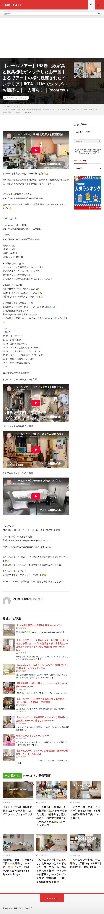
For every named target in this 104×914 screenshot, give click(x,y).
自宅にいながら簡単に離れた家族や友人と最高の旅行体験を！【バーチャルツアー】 (87, 151)
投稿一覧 (36, 599)
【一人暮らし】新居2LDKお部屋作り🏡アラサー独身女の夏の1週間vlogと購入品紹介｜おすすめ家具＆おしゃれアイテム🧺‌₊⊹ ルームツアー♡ (51, 816)
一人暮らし (22, 98)
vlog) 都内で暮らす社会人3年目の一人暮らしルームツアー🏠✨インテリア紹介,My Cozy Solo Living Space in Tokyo (18, 867)
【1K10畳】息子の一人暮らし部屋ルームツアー (39, 625)
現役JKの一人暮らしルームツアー (32, 735)
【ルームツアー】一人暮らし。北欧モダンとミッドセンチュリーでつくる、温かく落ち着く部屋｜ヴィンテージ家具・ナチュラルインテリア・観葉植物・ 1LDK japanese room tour (51, 870)
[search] (99, 14)
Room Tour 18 (25, 908)
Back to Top (52, 898)
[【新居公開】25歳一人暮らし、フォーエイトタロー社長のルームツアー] (9, 688)
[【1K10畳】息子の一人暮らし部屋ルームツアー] (9, 630)
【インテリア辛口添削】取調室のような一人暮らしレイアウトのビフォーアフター (18, 812)
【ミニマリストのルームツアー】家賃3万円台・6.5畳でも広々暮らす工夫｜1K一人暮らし (85, 812)
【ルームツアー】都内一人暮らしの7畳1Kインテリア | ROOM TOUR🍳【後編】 (85, 863)
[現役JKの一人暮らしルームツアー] (9, 740)
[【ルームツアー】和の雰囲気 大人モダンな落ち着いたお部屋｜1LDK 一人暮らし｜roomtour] (9, 722)
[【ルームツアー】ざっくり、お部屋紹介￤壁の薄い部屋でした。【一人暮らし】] (9, 755)
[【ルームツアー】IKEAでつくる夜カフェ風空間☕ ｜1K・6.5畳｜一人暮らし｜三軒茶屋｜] (9, 703)
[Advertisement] (52, 38)
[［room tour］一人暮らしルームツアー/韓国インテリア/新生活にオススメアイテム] (9, 669)
